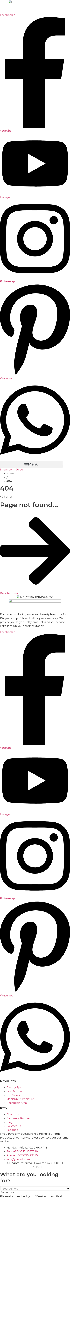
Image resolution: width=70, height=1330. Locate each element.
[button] (31, 464)
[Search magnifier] (68, 1188)
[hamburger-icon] (66, 463)
